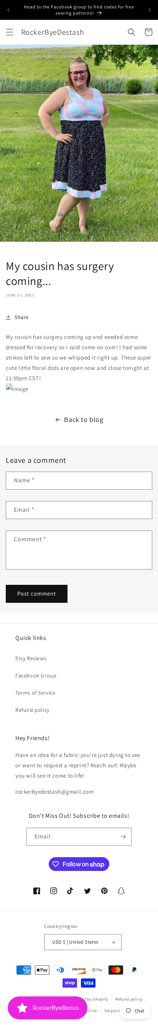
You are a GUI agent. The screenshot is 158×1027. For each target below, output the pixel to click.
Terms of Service (35, 692)
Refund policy (32, 709)
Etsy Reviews (30, 658)
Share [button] (22, 317)
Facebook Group (35, 675)
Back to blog (83, 419)
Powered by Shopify (89, 998)
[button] (9, 32)
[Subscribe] (122, 837)
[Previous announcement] (8, 10)
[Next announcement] (149, 10)
